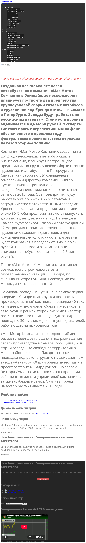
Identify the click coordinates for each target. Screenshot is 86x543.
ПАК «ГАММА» (12, 17)
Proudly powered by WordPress (12, 541)
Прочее (13, 25)
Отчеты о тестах (13, 57)
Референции (12, 33)
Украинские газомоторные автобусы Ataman (18, 402)
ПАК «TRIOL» (12, 13)
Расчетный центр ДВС (15, 35)
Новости (10, 51)
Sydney (33, 541)
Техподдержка (12, 19)
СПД (5, 29)
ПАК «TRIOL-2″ (12, 15)
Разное (6, 49)
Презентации (12, 59)
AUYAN (13, 41)
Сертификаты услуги (15, 47)
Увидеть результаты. (6, 432)
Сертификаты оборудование (18, 45)
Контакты (11, 43)
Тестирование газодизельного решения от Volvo (19, 400)
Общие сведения (13, 9)
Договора (11, 61)
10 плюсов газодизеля (15, 11)
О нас (6, 31)
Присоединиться (5, 454)
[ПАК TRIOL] (5, 4)
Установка (15, 23)
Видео (9, 53)
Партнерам (11, 27)
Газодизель (8, 7)
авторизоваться (42, 413)
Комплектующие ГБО (15, 37)
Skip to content (6, 2)
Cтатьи (10, 55)
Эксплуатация (16, 21)
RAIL (12, 39)
